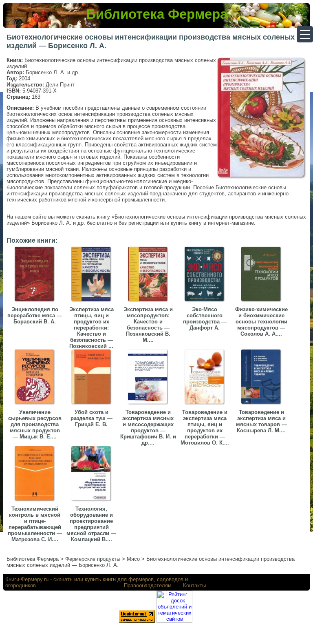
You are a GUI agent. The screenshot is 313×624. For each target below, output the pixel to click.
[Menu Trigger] (305, 34)
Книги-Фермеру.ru (26, 579)
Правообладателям (148, 585)
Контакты (194, 585)
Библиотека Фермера (156, 14)
